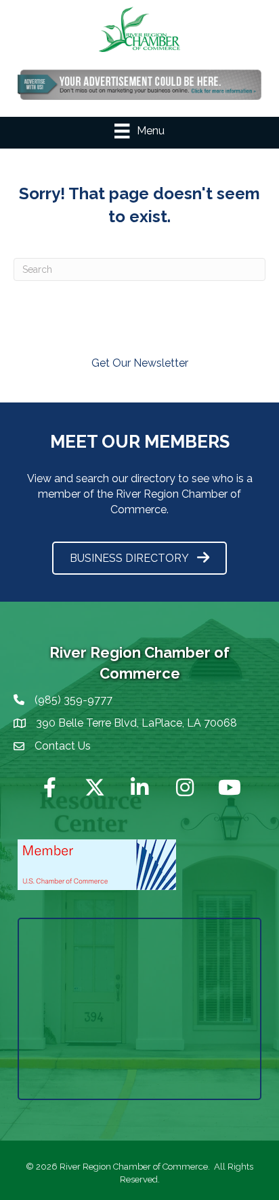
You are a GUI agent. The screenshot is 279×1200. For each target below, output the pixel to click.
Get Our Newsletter (139, 363)
